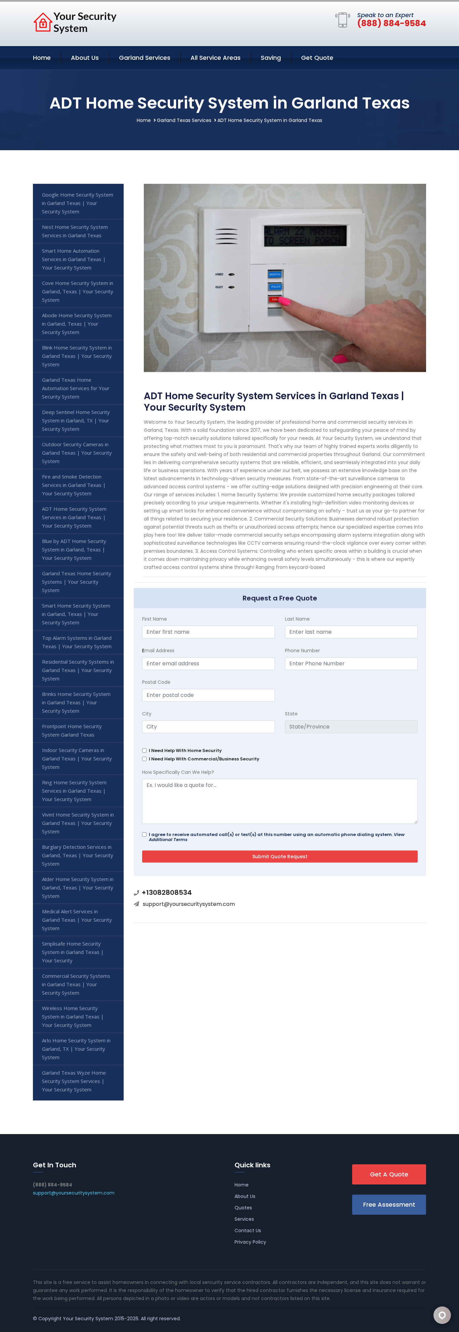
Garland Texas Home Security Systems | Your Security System (76, 581)
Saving (271, 57)
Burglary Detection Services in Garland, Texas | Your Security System (77, 855)
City (147, 713)
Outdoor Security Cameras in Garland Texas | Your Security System (77, 452)
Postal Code (156, 682)
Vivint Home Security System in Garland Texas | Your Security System (78, 823)
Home (42, 57)
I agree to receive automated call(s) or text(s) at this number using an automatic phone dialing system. (277, 837)
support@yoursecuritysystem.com (189, 904)
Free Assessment (389, 1204)
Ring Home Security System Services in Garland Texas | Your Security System (74, 790)
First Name (154, 619)
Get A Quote (389, 1174)
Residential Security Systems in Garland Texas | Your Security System (78, 670)
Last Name (297, 619)
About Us (85, 57)
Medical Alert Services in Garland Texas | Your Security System (77, 919)
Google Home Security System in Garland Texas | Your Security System (77, 203)
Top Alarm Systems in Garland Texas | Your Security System (77, 642)
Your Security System (88, 1318)
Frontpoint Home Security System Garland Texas (72, 730)
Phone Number (302, 650)
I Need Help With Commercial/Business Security (204, 758)
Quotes (243, 1207)
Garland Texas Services (184, 120)
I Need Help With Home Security (185, 750)
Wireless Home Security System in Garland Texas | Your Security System (73, 1016)
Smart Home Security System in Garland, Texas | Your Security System (76, 614)
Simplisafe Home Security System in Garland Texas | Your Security (73, 952)
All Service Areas (216, 57)
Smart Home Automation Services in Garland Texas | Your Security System (74, 259)
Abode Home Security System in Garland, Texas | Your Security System (77, 323)
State (291, 713)
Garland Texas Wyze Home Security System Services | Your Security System (74, 1081)
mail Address (158, 650)
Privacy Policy (250, 1242)
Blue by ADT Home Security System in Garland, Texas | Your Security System (74, 549)
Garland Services (144, 57)
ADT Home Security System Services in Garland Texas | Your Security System (74, 517)
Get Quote (317, 57)
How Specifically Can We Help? (178, 772)
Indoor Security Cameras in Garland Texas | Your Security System (77, 758)
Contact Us (248, 1230)
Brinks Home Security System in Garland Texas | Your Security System (76, 702)
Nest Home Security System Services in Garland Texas (75, 231)
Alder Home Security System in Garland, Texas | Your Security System (78, 887)
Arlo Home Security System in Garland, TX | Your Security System (76, 1048)
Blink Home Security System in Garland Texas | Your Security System (77, 356)
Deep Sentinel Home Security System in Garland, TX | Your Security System (76, 420)
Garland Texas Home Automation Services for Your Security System (76, 388)
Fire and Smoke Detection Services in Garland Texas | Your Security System (74, 485)
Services (244, 1219)
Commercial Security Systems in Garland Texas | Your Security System (76, 984)
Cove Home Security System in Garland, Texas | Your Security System (77, 291)
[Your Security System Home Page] (75, 22)
